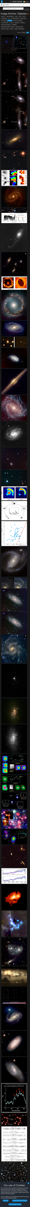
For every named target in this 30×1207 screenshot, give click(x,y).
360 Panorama (10, 16)
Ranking (23, 32)
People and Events (6, 24)
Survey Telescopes (19, 28)
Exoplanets (23, 18)
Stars (11, 28)
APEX (20, 16)
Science (14, 1)
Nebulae (17, 22)
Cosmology (4, 18)
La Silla (12, 22)
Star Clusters (5, 28)
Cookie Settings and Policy (15, 1204)
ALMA (16, 16)
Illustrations (4, 22)
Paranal (23, 22)
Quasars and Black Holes (7, 26)
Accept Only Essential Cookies (20, 1200)
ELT (9, 18)
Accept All (5, 1200)
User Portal (19, 1)
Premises (14, 24)
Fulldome (3, 20)
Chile (24, 16)
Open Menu (5, 5)
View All (3, 16)
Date (28, 32)
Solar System (19, 26)
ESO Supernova (15, 18)
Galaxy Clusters (17, 20)
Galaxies (9, 20)
